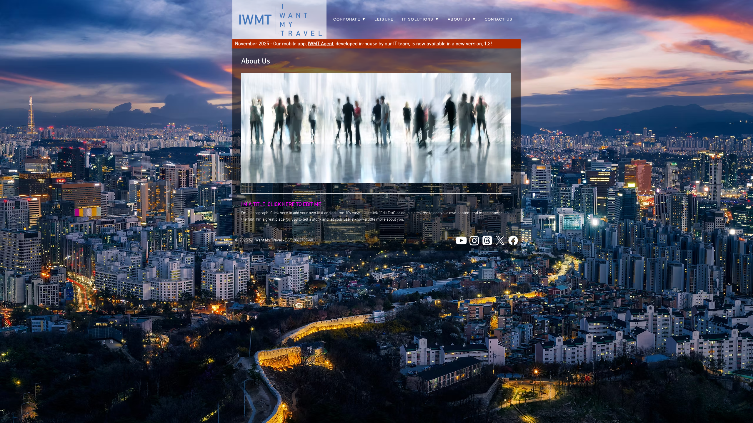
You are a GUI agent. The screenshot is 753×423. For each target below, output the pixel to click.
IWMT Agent (320, 44)
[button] (420, 19)
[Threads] (487, 240)
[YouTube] (461, 240)
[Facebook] (513, 240)
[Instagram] (474, 240)
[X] (500, 240)
